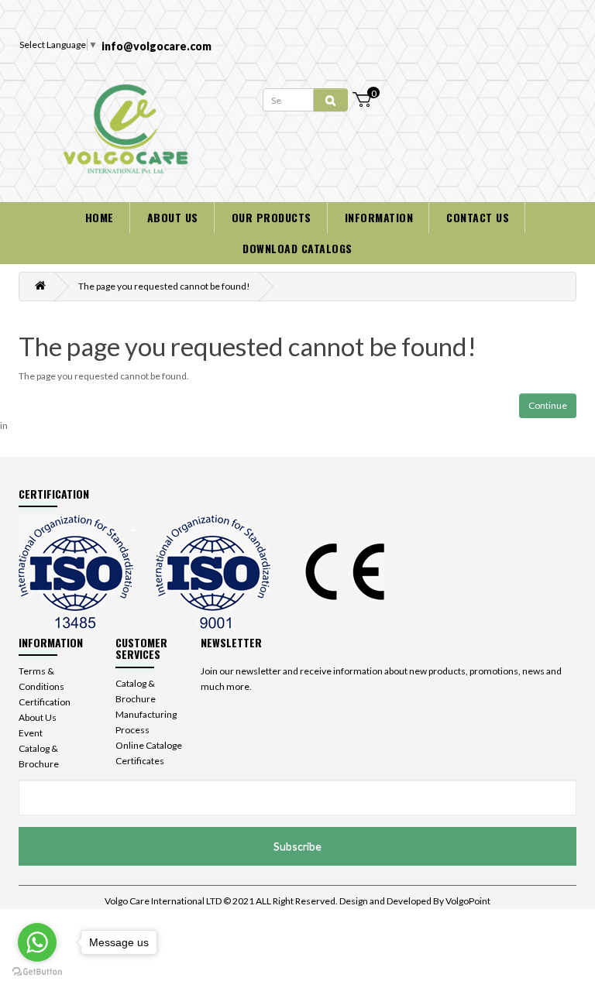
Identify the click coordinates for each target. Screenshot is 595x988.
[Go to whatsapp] (37, 942)
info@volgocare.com (156, 46)
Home (99, 217)
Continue (547, 405)
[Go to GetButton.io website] (37, 972)
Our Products (271, 217)
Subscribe (297, 845)
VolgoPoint (467, 901)
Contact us (477, 217)
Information (379, 217)
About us (172, 217)
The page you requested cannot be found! (164, 286)
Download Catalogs (297, 248)
